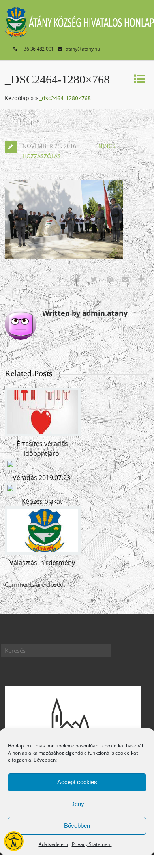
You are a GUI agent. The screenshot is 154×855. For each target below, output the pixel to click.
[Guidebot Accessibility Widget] (14, 841)
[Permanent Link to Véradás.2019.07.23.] (10, 467)
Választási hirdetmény (42, 562)
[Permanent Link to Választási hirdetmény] (43, 552)
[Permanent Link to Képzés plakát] (10, 491)
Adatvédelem (53, 844)
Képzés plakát (42, 501)
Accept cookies (77, 782)
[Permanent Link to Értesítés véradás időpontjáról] (43, 434)
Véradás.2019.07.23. (42, 477)
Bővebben (77, 825)
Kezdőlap (17, 98)
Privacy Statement (92, 844)
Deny (77, 803)
